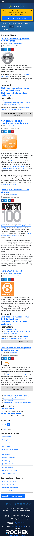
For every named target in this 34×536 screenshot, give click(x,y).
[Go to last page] (14, 424)
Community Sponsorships (10, 488)
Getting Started (7, 440)
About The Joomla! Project (10, 449)
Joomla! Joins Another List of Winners (15, 190)
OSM (10, 161)
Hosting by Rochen (17, 535)
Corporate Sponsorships (9, 481)
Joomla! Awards (7, 454)
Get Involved (6, 446)
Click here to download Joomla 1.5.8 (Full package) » (15, 318)
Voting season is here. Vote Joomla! (14, 399)
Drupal (27, 375)
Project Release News (15, 43)
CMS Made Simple (12, 375)
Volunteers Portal (7, 491)
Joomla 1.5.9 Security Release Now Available (15, 39)
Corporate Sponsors (8, 484)
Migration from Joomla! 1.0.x (11, 104)
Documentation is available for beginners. (13, 109)
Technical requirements (10, 101)
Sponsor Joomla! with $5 (21, 517)
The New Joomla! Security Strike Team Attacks (17, 402)
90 (8, 424)
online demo (25, 108)
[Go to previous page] (5, 424)
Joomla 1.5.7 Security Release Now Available (16, 397)
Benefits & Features (24, 23)
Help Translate (9, 519)
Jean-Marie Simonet (18, 166)
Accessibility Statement (12, 515)
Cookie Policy (9, 517)
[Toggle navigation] (3, 1)
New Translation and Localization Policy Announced (16, 121)
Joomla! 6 (4, 26)
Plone (20, 375)
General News (13, 126)
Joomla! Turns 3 (8, 401)
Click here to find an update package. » (14, 94)
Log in (27, 519)
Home (4, 23)
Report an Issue (19, 519)
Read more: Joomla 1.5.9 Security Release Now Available (17, 114)
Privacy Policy (24, 515)
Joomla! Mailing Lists (8, 464)
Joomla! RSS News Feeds (9, 470)
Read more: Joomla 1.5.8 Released (17, 342)
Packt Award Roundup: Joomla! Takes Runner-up (16, 348)
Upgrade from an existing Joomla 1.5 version (16, 103)
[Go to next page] (11, 424)
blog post (24, 168)
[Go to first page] (2, 424)
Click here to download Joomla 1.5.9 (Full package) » (15, 89)
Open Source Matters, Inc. (18, 526)
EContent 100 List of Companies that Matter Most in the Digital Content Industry (16, 226)
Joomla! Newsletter (8, 467)
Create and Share (7, 443)
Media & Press (6, 30)
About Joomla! (12, 23)
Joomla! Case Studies (8, 457)
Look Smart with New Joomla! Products (15, 395)
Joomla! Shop (6, 461)
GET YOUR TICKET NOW (17, 18)
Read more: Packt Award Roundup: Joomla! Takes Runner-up (17, 388)
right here (19, 228)
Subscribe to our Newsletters (12, 496)
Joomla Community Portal (8, 184)
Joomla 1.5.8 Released (11, 270)
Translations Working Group (9, 168)
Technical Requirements (9, 473)
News (11, 26)
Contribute (18, 26)
